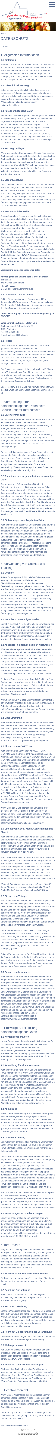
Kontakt (24, 1426)
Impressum (5, 1426)
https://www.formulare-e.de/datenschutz (19, 1019)
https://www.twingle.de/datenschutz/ (25, 966)
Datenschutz (15, 1426)
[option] (28, 26)
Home (3, 34)
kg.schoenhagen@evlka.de (20, 289)
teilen (6, 46)
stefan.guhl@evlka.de (18, 335)
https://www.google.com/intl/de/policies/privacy (22, 823)
